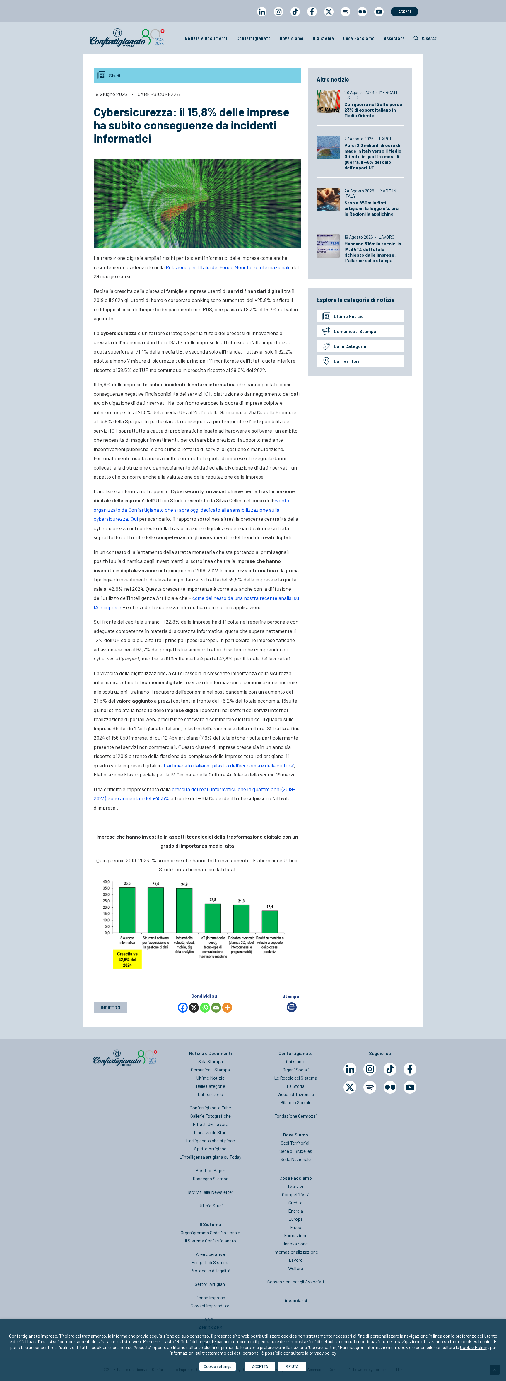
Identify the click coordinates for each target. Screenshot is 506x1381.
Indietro (110, 1007)
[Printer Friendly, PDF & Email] (292, 1010)
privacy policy (322, 1353)
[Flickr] (390, 1087)
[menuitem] (262, 17)
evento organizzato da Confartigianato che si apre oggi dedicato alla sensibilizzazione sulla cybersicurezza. (191, 509)
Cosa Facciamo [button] (359, 38)
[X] (194, 1008)
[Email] (216, 1008)
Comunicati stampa (355, 331)
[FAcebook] (410, 1069)
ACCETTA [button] (260, 1366)
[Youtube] (410, 1087)
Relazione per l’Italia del (192, 267)
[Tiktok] (390, 1069)
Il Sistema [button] (323, 38)
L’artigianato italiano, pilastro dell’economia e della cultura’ (229, 765)
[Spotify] (369, 1087)
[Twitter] (349, 1087)
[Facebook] (183, 1008)
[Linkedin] (349, 1069)
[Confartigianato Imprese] (127, 38)
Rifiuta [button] (292, 1366)
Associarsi (395, 38)
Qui (134, 518)
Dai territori (346, 361)
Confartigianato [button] (254, 38)
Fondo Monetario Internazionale (254, 267)
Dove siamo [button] (292, 38)
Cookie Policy (473, 1347)
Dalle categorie (350, 346)
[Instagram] (369, 1069)
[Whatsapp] (205, 1008)
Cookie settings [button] (217, 1366)
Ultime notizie (349, 316)
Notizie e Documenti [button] (206, 38)
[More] (227, 1008)
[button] (425, 38)
